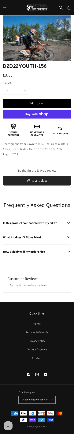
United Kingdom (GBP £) (34, 399)
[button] (5, 7)
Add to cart (37, 103)
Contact (37, 358)
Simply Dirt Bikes (40, 427)
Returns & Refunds (37, 332)
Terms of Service (37, 349)
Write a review (37, 180)
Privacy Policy (37, 341)
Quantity (7, 83)
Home (37, 323)
